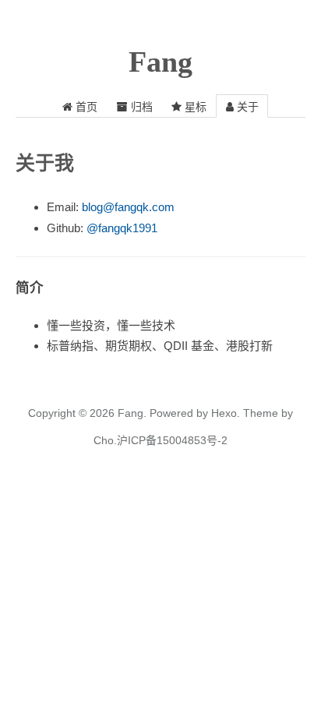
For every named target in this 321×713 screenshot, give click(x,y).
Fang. (132, 413)
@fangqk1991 (121, 228)
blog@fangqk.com (128, 207)
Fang (160, 61)
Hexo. (224, 413)
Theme (259, 413)
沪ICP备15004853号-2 (172, 440)
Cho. (105, 440)
